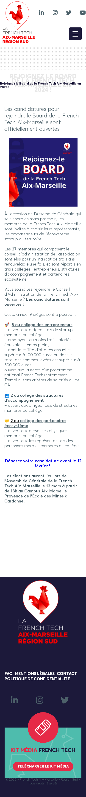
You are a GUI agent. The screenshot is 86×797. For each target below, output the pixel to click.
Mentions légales (35, 674)
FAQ (9, 674)
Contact (67, 674)
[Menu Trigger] (75, 33)
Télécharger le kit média (43, 766)
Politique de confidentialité (37, 679)
